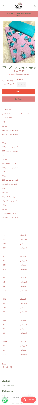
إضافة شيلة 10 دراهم (7, 80)
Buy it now (18, 99)
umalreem (9, 403)
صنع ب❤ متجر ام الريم (17, 403)
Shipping (11, 74)
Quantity (20, 79)
